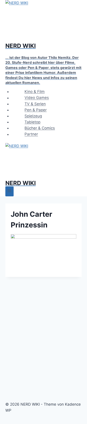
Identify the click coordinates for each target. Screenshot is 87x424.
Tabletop (32, 122)
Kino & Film (35, 91)
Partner (31, 134)
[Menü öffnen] (9, 191)
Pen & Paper (36, 110)
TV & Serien (35, 104)
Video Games (37, 98)
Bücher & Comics (40, 128)
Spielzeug (33, 116)
